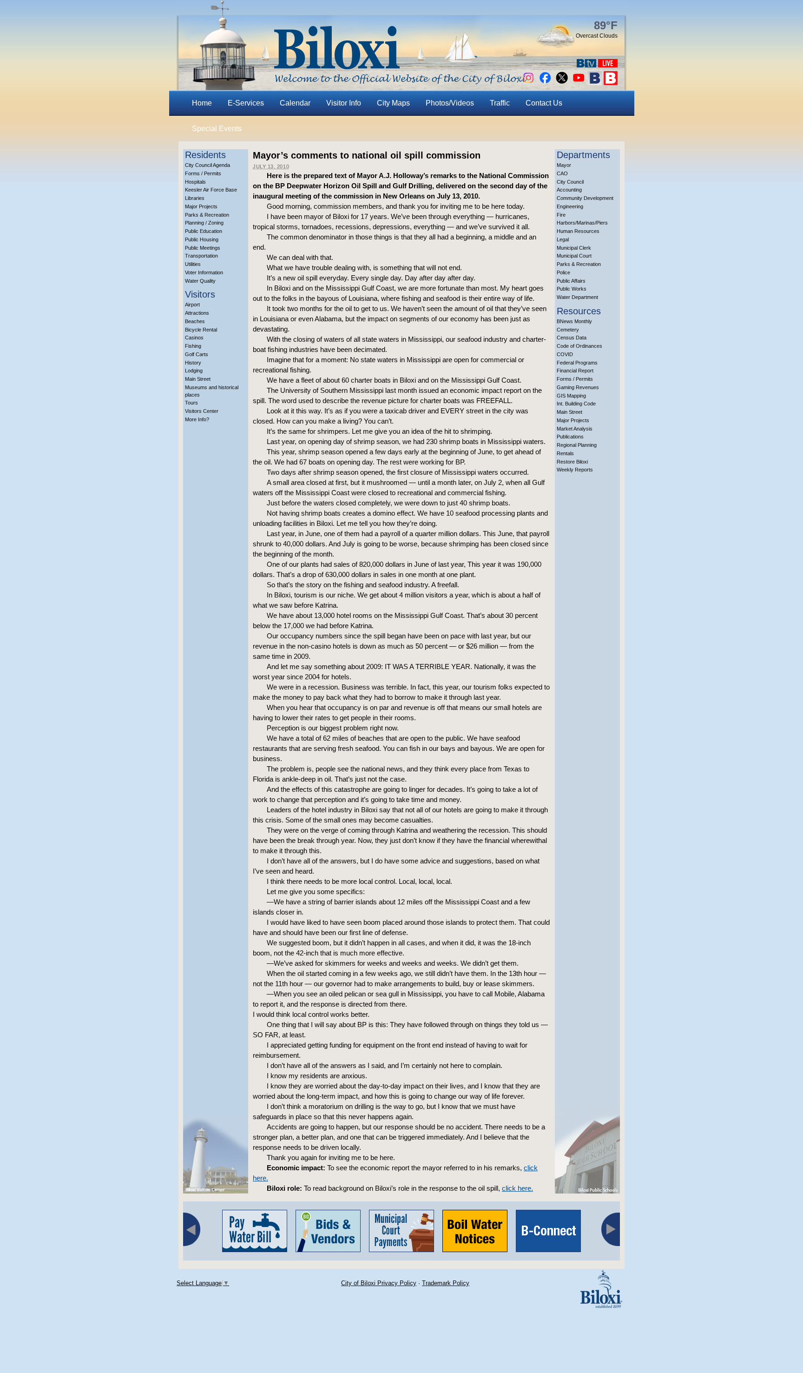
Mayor (564, 165)
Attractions (197, 313)
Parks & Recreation (207, 215)
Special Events (217, 129)
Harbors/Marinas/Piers (582, 223)
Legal (563, 239)
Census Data (571, 337)
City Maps (393, 103)
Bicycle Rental (201, 329)
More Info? (197, 419)
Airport (192, 304)
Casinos (194, 337)
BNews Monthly (574, 321)
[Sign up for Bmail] (595, 82)
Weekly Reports (575, 469)
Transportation (201, 256)
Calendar (295, 103)
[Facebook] (545, 82)
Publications (570, 436)
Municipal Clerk (574, 248)
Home (202, 103)
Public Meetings (202, 248)
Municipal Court (574, 256)
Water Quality (200, 281)
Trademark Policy (445, 1283)
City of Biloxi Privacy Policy (378, 1283)
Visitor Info (343, 103)
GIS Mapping (571, 395)
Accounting (569, 189)
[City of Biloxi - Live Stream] (608, 65)
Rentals (565, 453)
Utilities (193, 264)
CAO (562, 173)
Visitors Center (201, 411)
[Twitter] (561, 82)
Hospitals (195, 182)
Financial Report (575, 370)
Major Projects (201, 206)
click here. (517, 1188)
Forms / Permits (203, 173)
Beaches (195, 321)
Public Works (571, 289)
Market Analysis (574, 428)
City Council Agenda (207, 165)
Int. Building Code (576, 403)
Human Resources (578, 231)
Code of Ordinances (579, 346)
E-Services (246, 103)
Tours (191, 402)
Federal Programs (577, 362)
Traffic (500, 103)
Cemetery (568, 329)
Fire (561, 215)
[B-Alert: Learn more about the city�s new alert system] (611, 82)
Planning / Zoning (204, 223)
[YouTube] (578, 82)
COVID (565, 354)
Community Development (585, 198)
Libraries (194, 198)
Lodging (194, 370)
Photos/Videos (450, 103)
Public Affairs (571, 281)
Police (563, 272)
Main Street (198, 379)
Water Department (577, 297)
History (193, 362)
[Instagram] (528, 82)
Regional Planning (577, 445)
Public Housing (201, 239)
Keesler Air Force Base (211, 189)
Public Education (203, 231)
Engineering (570, 206)
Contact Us (544, 103)
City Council (570, 182)
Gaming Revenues (578, 387)
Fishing (193, 346)
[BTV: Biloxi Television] (586, 65)
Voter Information (204, 272)
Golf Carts (196, 354)
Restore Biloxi (572, 461)
